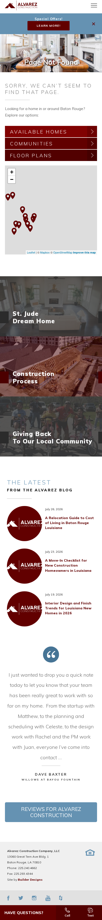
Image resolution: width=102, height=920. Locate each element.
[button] (94, 24)
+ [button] (11, 172)
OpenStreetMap (62, 252)
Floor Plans (31, 155)
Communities (31, 143)
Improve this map (84, 252)
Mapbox (45, 252)
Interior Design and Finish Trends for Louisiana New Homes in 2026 (68, 608)
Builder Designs (30, 879)
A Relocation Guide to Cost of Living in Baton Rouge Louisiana (69, 523)
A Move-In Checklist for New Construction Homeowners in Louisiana (68, 565)
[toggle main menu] (94, 5)
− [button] (11, 179)
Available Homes (38, 132)
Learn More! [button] (48, 25)
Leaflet (31, 252)
